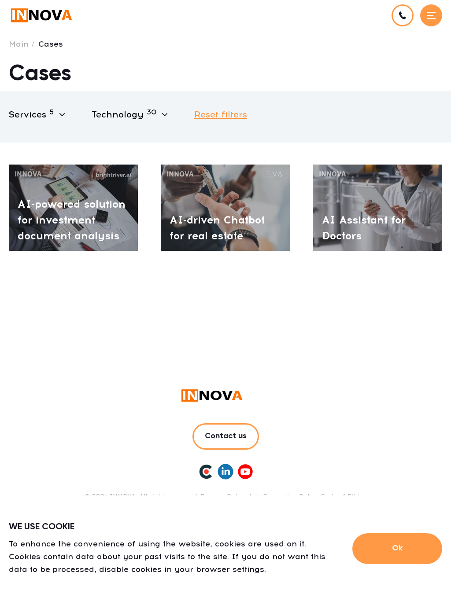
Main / (22, 44)
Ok (397, 548)
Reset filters (220, 114)
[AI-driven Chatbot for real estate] (225, 207)
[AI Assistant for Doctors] (377, 207)
